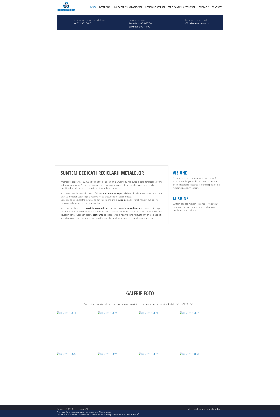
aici (125, 414)
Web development (196, 409)
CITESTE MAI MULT (22, 263)
